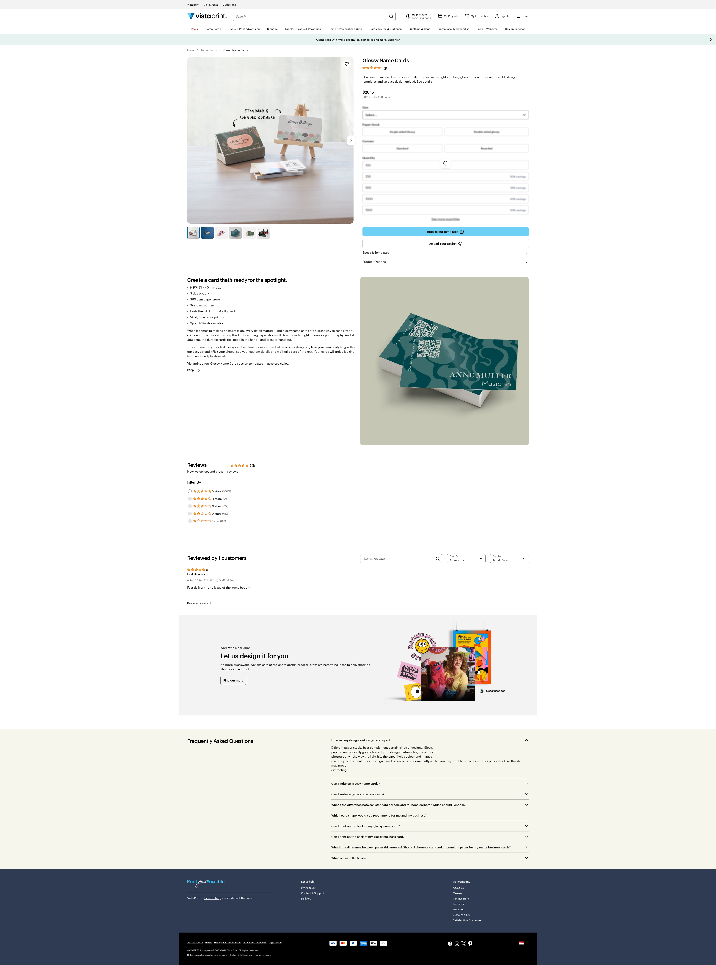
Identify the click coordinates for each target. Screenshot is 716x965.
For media (459, 904)
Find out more (233, 680)
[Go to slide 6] (263, 233)
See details (424, 81)
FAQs (190, 370)
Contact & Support (312, 893)
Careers (458, 893)
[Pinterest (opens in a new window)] (470, 944)
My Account (308, 887)
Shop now (394, 39)
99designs (229, 4)
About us (458, 887)
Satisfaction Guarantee (467, 920)
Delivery (306, 898)
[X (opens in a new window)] (463, 944)
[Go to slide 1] (193, 233)
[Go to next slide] (710, 39)
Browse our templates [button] (442, 231)
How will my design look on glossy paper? (360, 740)
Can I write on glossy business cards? (357, 794)
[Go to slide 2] (207, 233)
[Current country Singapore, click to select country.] (524, 943)
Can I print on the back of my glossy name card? (365, 826)
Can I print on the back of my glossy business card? (367, 836)
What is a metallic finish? (348, 858)
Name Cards (209, 50)
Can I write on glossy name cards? (355, 783)
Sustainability (461, 914)
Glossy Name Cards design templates (236, 363)
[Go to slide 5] (249, 233)
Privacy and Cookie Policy (227, 942)
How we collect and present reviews (212, 471)
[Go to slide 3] (221, 233)
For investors (461, 898)
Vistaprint (193, 4)
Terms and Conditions (254, 942)
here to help (212, 898)
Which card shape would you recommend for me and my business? (379, 815)
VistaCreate (211, 4)
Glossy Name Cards (235, 50)
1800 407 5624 (195, 942)
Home (190, 50)
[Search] (391, 16)
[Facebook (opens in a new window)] (450, 944)
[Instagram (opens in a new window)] (457, 944)
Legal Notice (275, 942)
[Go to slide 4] (235, 233)
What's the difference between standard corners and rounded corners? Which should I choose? (398, 804)
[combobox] (311, 16)
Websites (458, 909)
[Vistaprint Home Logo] (207, 16)
